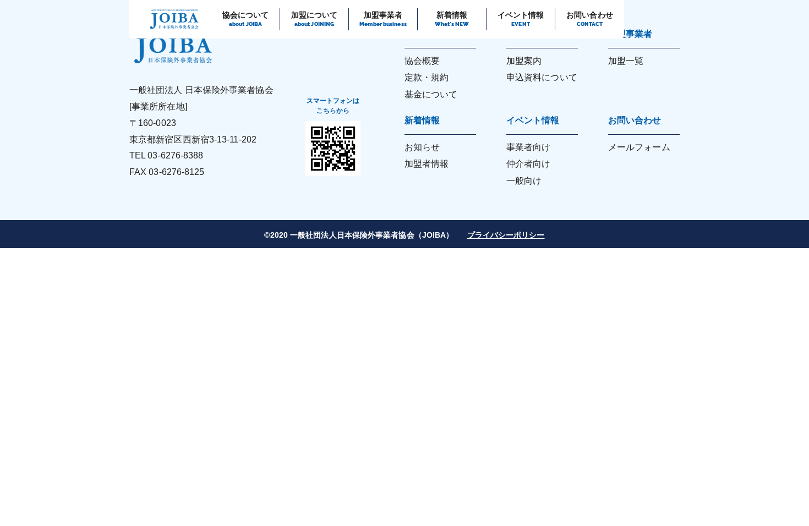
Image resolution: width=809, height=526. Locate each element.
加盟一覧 (625, 60)
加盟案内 (524, 60)
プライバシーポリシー (506, 235)
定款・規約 (426, 77)
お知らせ (422, 147)
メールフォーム (639, 147)
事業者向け (528, 147)
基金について (431, 94)
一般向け (524, 180)
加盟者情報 (426, 163)
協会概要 (422, 60)
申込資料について (541, 77)
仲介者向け (528, 163)
